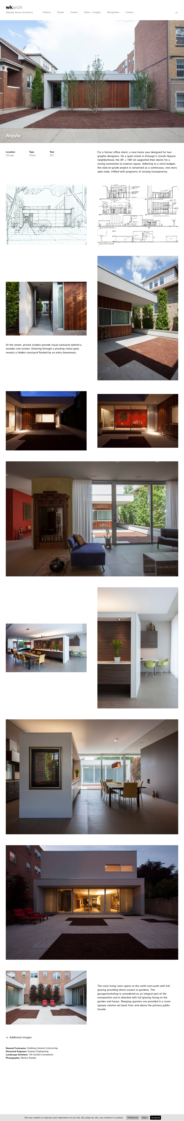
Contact (130, 12)
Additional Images (20, 1037)
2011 (52, 155)
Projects (47, 12)
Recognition (113, 12)
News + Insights (92, 12)
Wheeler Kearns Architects (19, 12)
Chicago (10, 155)
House (32, 155)
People (60, 12)
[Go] (176, 12)
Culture (74, 12)
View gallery (7, 22)
